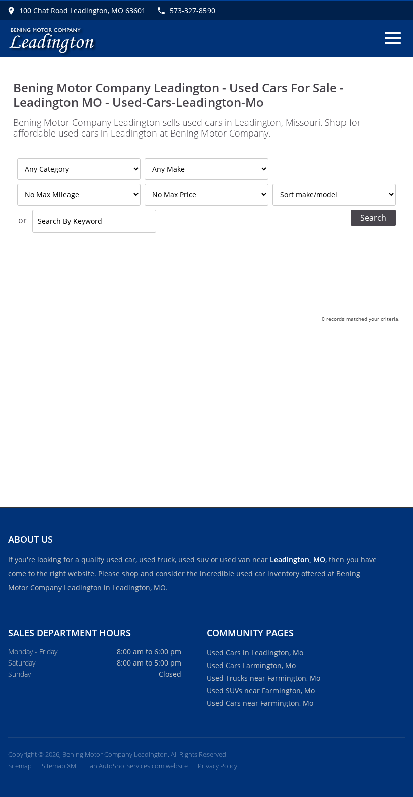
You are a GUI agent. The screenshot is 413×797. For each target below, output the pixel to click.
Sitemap (20, 765)
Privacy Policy (217, 765)
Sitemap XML (61, 765)
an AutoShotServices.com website (139, 765)
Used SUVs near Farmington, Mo (260, 690)
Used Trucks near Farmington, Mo (263, 678)
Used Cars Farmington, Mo (251, 665)
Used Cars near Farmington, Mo (259, 703)
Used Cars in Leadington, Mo (254, 652)
